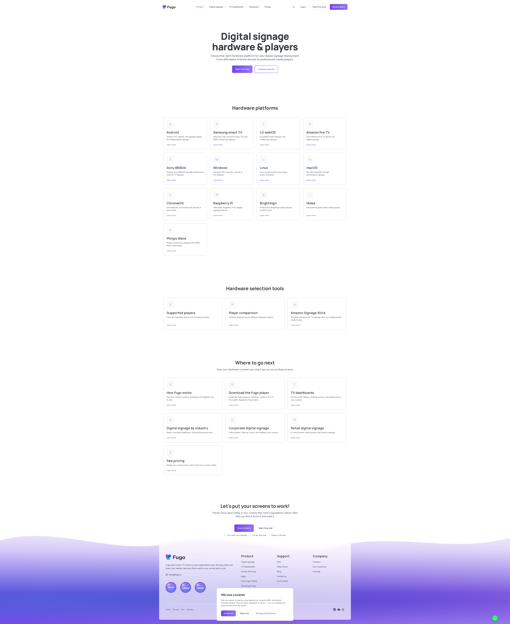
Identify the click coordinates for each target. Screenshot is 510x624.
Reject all (244, 613)
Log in (303, 7)
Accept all (228, 613)
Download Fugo (248, 586)
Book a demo (338, 7)
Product (199, 7)
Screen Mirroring (248, 571)
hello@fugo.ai (175, 574)
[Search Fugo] (294, 7)
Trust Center (282, 581)
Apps (243, 576)
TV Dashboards (236, 7)
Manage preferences (266, 613)
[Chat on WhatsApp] (495, 618)
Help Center (282, 566)
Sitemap (316, 571)
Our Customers (319, 566)
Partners (317, 562)
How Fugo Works (249, 581)
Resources (253, 7)
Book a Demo (244, 528)
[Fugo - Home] (169, 7)
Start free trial (319, 7)
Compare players (266, 69)
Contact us (281, 576)
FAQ (279, 562)
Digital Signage (216, 7)
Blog (279, 571)
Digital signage (248, 562)
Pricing (268, 7)
